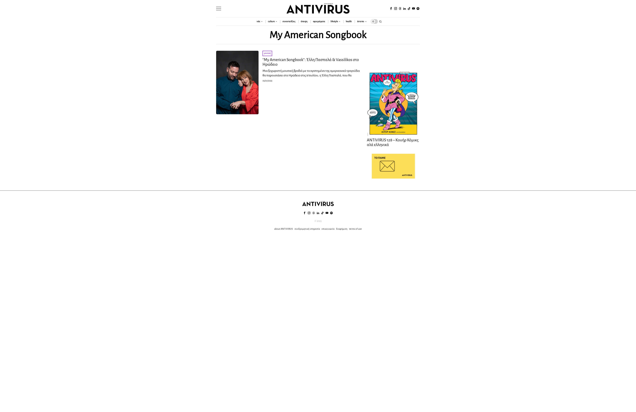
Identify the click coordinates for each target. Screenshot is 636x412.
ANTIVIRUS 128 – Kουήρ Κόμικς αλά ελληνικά (393, 142)
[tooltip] (391, 9)
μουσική (267, 53)
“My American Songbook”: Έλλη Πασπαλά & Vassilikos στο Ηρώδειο (311, 62)
